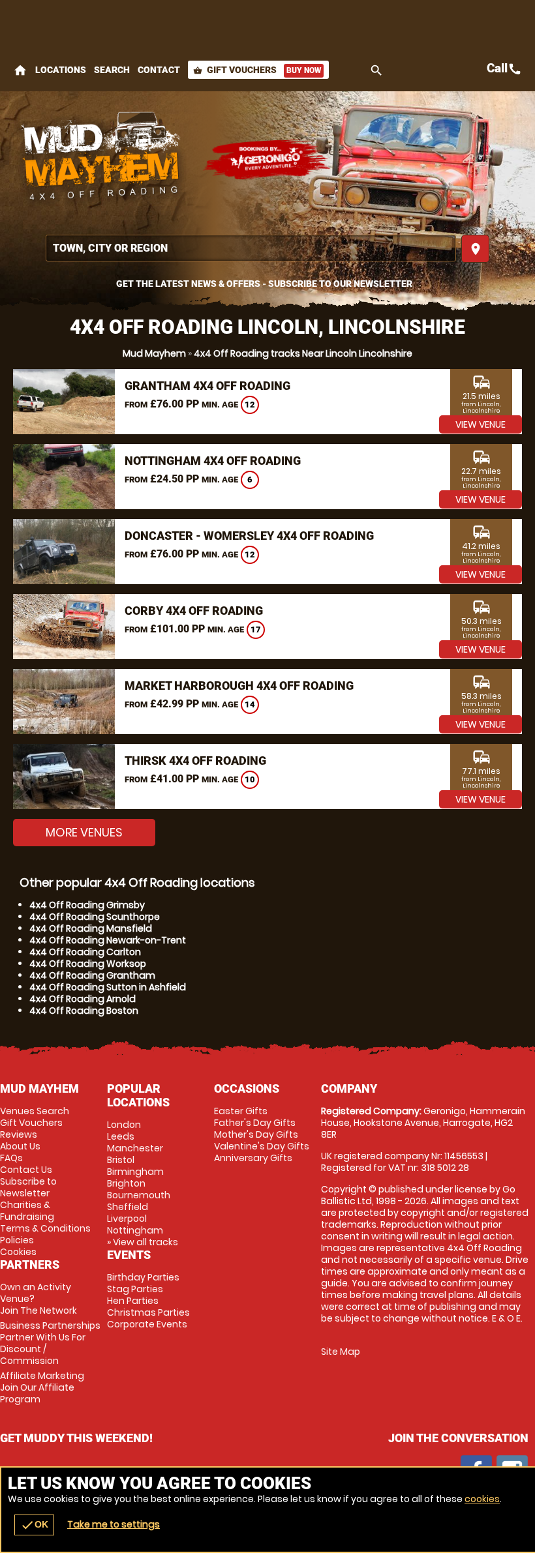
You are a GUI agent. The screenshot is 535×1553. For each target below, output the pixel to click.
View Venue (480, 424)
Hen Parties (133, 1300)
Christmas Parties (148, 1312)
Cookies (18, 1251)
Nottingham (135, 1230)
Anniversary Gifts (253, 1157)
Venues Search (34, 1110)
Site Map (340, 1351)
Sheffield (127, 1206)
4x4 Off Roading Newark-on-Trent (107, 940)
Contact (159, 70)
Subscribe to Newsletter (28, 1187)
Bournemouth (138, 1195)
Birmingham (135, 1171)
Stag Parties (135, 1288)
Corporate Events (147, 1324)
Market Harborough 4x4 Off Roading (239, 685)
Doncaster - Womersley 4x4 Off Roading (249, 535)
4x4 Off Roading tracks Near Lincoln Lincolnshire (303, 353)
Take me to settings (113, 1524)
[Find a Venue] (251, 248)
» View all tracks (142, 1242)
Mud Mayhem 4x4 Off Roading (101, 160)
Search (112, 70)
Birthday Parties (143, 1277)
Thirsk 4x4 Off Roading (195, 760)
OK (34, 1525)
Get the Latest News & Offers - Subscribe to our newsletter (264, 283)
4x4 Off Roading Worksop (87, 963)
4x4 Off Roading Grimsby (87, 904)
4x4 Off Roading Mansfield (90, 928)
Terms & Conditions (45, 1228)
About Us (20, 1146)
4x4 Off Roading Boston (83, 1010)
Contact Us (26, 1169)
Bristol (120, 1159)
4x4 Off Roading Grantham (92, 975)
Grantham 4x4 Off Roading (207, 385)
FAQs (11, 1157)
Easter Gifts (241, 1110)
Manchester (135, 1148)
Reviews (18, 1134)
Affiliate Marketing (42, 1387)
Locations (60, 70)
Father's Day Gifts (255, 1122)
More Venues (84, 832)
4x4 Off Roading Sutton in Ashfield (107, 987)
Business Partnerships (50, 1343)
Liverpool (127, 1218)
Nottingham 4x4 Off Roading (213, 460)
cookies (482, 1498)
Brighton (126, 1183)
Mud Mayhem (154, 353)
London (124, 1124)
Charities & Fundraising (27, 1210)
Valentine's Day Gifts (261, 1146)
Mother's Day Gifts (256, 1134)
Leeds (120, 1136)
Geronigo (267, 160)
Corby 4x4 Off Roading (194, 610)
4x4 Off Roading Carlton (85, 951)
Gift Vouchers (257, 70)
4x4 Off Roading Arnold (82, 998)
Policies (17, 1240)
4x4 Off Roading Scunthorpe (94, 916)
